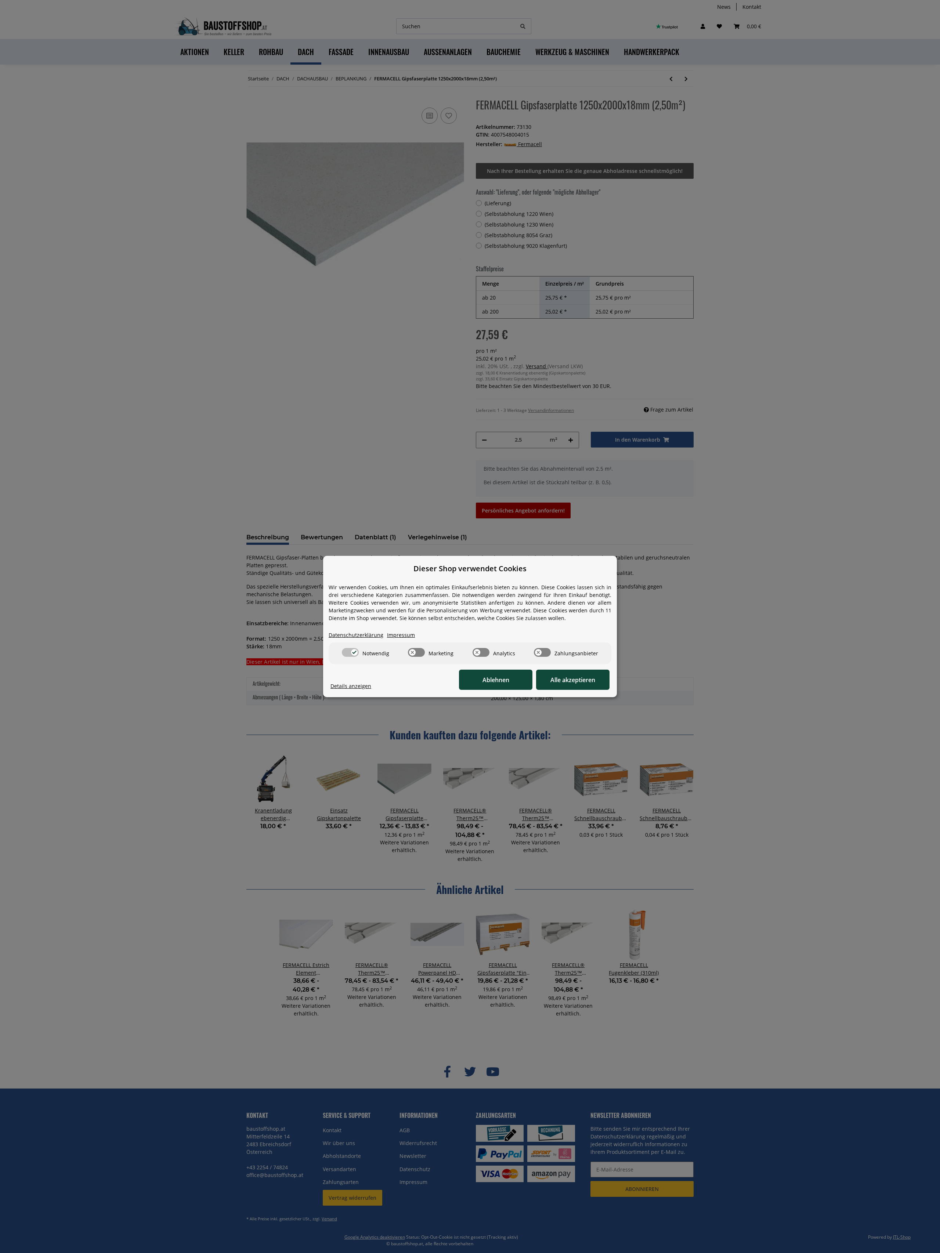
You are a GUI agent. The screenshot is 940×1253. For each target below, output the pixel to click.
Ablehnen (495, 680)
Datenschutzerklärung (356, 634)
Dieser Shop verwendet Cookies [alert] (470, 568)
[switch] (350, 652)
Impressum (401, 634)
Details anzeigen (350, 685)
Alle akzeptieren (572, 680)
